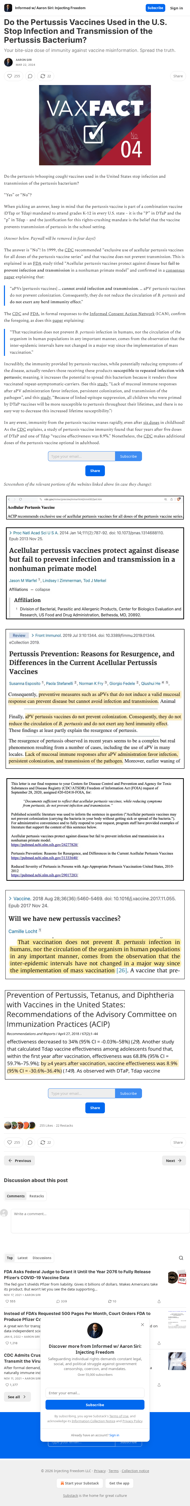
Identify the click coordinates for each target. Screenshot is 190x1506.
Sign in (176, 7)
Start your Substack (82, 1483)
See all (14, 1396)
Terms (114, 1470)
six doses (151, 422)
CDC (69, 250)
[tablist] (25, 1196)
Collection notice (135, 1470)
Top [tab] (10, 1258)
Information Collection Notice (93, 1421)
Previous (23, 1160)
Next (170, 1160)
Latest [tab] (23, 1258)
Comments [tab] (15, 1196)
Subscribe (155, 8)
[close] (142, 1325)
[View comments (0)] (30, 76)
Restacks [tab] (36, 1196)
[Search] (181, 1258)
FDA (37, 263)
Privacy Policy (132, 1421)
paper (57, 320)
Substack (70, 1495)
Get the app (119, 1483)
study (102, 384)
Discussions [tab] (42, 1258)
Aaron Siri (24, 60)
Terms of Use (118, 1416)
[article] (95, 1286)
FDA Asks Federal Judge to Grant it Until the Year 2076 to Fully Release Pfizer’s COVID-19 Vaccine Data (77, 1274)
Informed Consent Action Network (122, 314)
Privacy (100, 1470)
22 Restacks (64, 1125)
